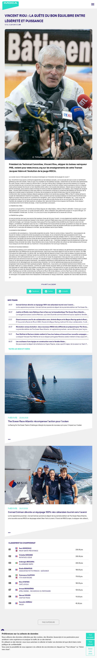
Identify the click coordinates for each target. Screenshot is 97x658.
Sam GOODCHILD (25, 548)
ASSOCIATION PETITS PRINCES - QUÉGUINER (34, 571)
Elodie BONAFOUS (25, 568)
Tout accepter (90, 636)
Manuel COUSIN (24, 595)
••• (9, 439)
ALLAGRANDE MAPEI (26, 564)
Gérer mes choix (90, 651)
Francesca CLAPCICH (27, 575)
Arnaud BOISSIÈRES (26, 589)
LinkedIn (65, 291)
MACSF (21, 604)
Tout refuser (90, 643)
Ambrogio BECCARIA (26, 562)
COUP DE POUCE (24, 598)
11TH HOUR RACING (25, 578)
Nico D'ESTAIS (24, 582)
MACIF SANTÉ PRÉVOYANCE (28, 551)
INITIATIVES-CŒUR (25, 557)
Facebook (35, 291)
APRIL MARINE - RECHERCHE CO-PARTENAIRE (35, 591)
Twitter (50, 291)
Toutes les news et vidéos (19, 349)
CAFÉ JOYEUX (24, 584)
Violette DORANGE (26, 555)
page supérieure (48, 622)
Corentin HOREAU (25, 602)
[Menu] (92, 4)
